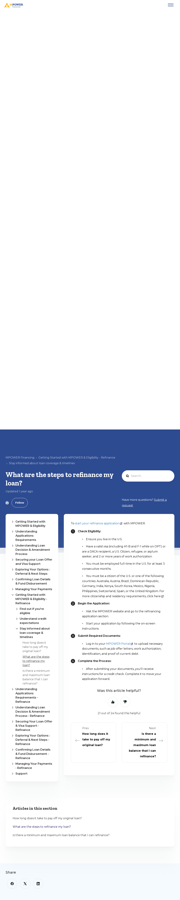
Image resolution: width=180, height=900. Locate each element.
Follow (19, 502)
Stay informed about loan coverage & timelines (42, 463)
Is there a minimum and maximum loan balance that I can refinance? (61, 835)
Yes (113, 702)
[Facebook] (12, 884)
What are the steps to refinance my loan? (35, 661)
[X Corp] (25, 884)
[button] (32, 524)
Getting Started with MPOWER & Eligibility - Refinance (76, 457)
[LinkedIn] (38, 884)
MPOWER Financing (20, 457)
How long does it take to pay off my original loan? (35, 647)
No (125, 702)
